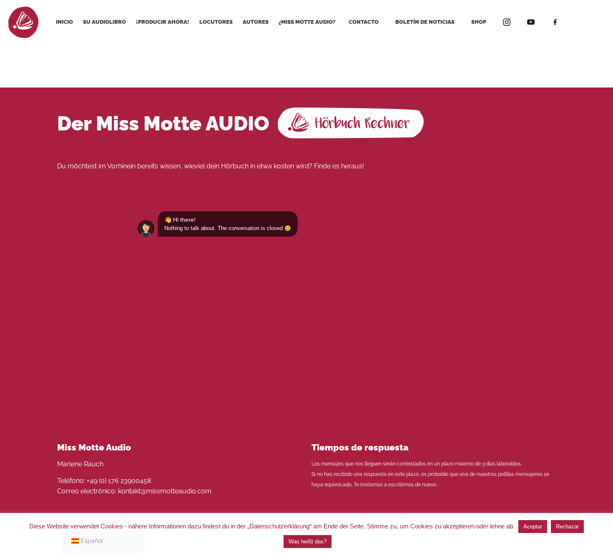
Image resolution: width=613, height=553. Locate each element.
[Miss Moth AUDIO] (23, 22)
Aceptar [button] (532, 526)
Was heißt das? (308, 541)
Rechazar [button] (567, 526)
